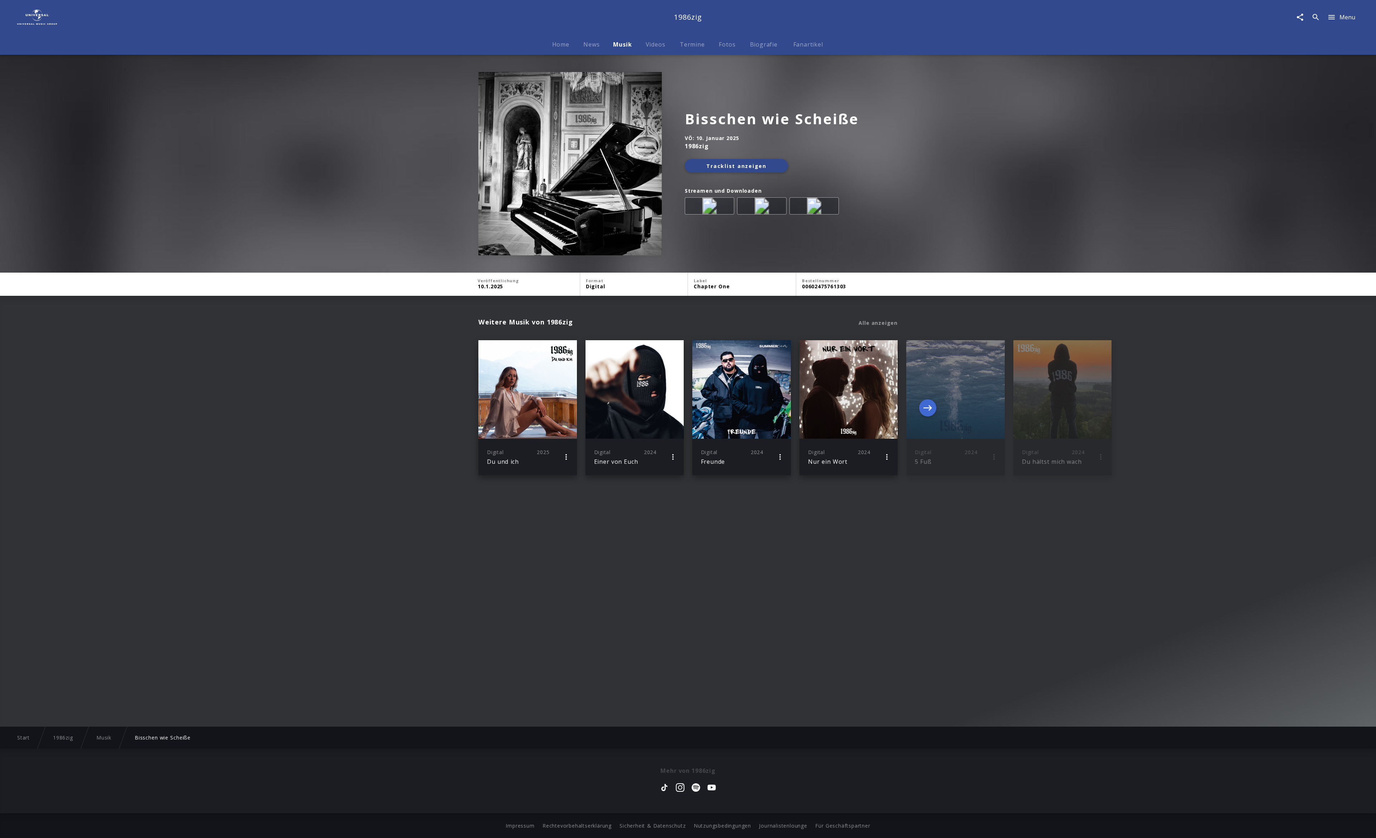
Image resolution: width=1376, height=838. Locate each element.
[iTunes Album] (815, 207)
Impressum (520, 825)
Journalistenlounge (783, 825)
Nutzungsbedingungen (722, 825)
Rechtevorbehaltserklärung (577, 825)
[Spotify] (763, 207)
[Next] (927, 407)
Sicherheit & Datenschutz (652, 825)
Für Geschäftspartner (842, 825)
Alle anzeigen (878, 323)
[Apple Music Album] (711, 207)
